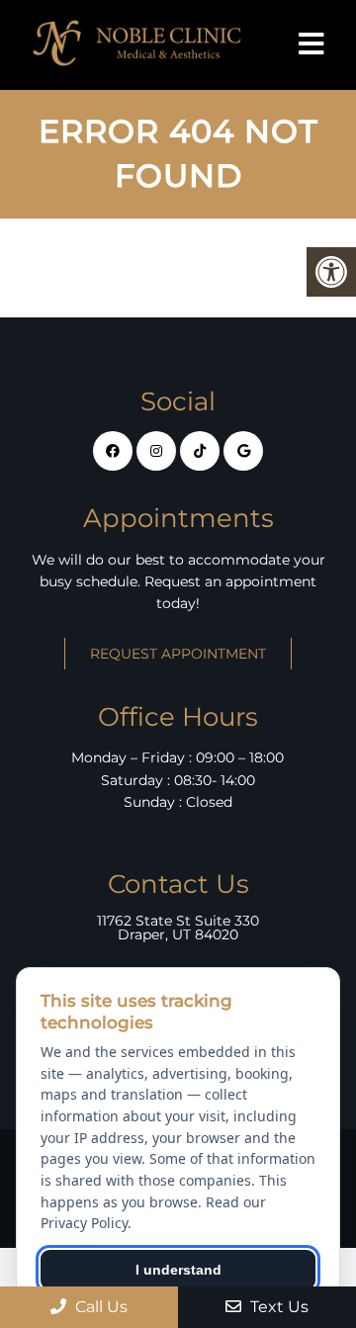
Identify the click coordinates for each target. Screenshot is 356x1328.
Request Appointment (178, 654)
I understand (178, 1270)
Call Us (99, 1306)
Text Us (277, 1306)
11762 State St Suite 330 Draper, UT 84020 (178, 927)
